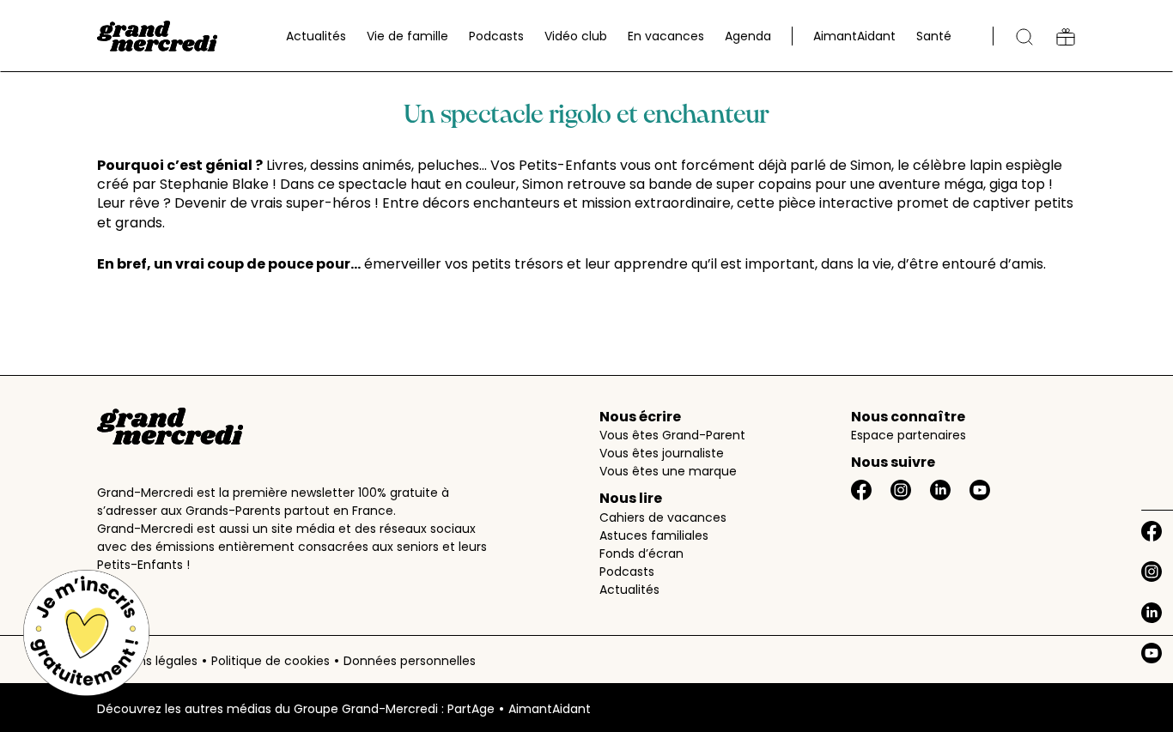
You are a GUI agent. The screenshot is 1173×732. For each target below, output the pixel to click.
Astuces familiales (653, 535)
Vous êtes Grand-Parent (672, 435)
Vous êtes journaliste (661, 453)
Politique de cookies (270, 660)
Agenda (748, 36)
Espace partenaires (908, 435)
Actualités (316, 36)
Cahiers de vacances (662, 517)
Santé (933, 36)
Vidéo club (575, 36)
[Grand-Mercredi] (157, 36)
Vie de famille (407, 36)
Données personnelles (409, 660)
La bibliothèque (1065, 37)
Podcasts (496, 36)
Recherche (1024, 37)
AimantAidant (854, 36)
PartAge (471, 708)
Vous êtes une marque (668, 471)
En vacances (666, 36)
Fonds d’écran (641, 553)
